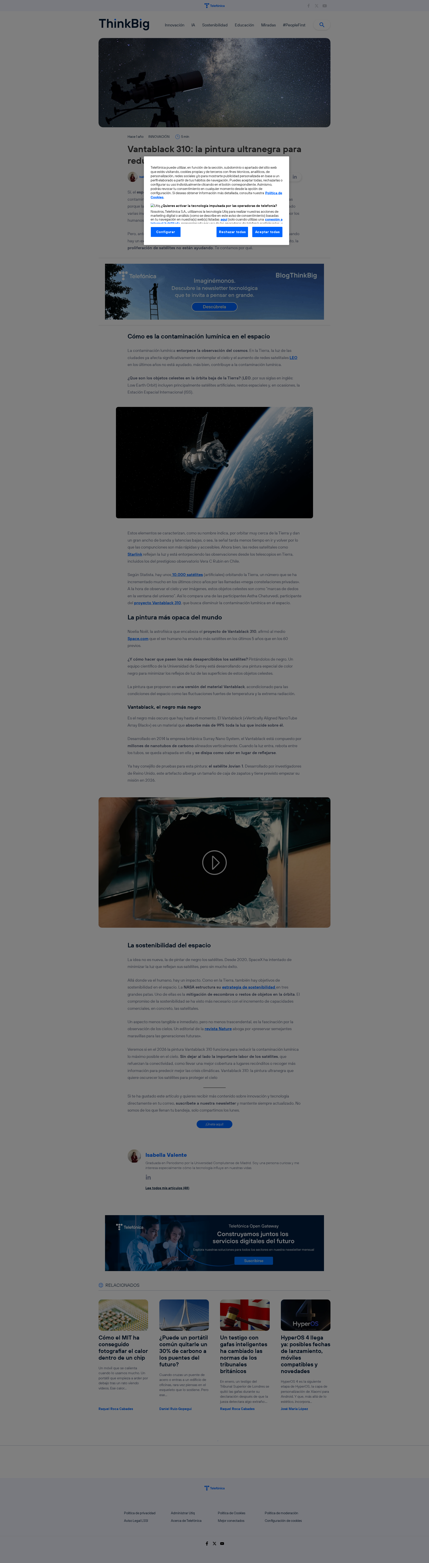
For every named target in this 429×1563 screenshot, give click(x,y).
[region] (216, 200)
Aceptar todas (267, 232)
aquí (224, 219)
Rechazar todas (232, 232)
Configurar (165, 232)
